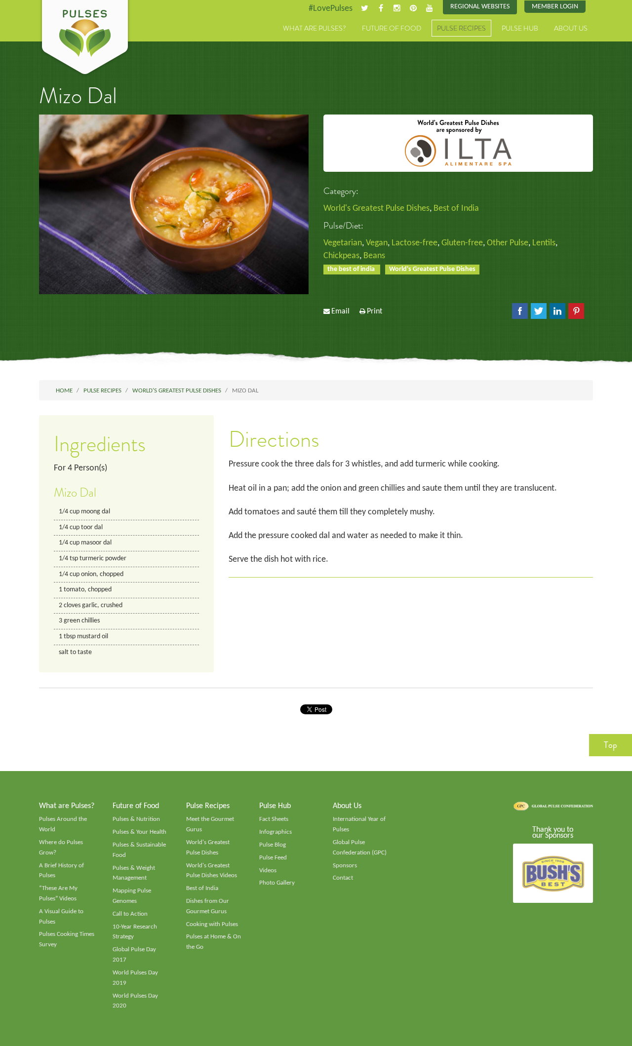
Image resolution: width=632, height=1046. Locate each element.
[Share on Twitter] (539, 311)
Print (374, 311)
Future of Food (391, 28)
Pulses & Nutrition (136, 819)
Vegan (377, 243)
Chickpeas (341, 256)
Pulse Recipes (461, 28)
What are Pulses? (314, 28)
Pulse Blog (272, 845)
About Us (571, 28)
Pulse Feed (273, 857)
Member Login (555, 6)
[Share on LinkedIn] (557, 311)
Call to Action (130, 914)
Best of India (456, 208)
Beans (374, 256)
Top (610, 745)
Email (340, 311)
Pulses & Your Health (139, 832)
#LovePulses (331, 8)
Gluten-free (462, 243)
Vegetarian (342, 243)
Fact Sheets (273, 819)
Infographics (275, 832)
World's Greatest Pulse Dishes (376, 208)
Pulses (85, 38)
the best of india (351, 269)
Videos (267, 870)
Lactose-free (414, 243)
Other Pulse (507, 243)
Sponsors (345, 865)
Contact (343, 878)
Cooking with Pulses (212, 924)
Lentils (543, 243)
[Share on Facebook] (520, 311)
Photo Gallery (277, 883)
